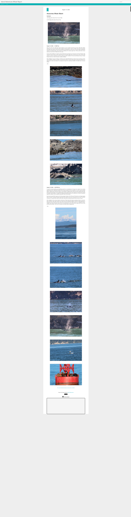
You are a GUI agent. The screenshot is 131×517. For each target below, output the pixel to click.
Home (7, 4)
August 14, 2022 (66, 9)
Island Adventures (71, 392)
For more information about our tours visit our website (66, 387)
